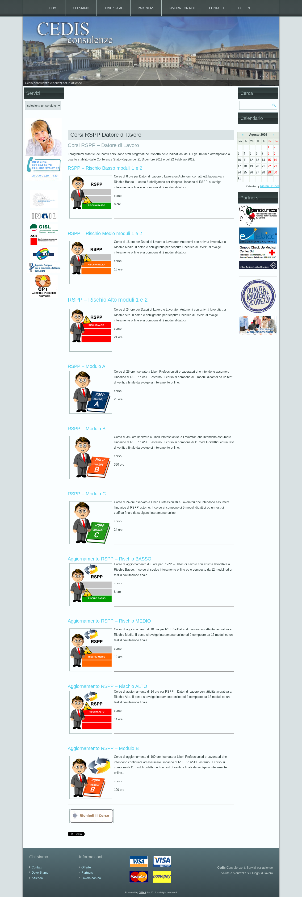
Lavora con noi (182, 8)
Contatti (37, 867)
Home (54, 8)
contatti (216, 8)
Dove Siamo (113, 8)
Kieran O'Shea (270, 186)
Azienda (37, 878)
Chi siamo (81, 8)
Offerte (245, 8)
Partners (146, 8)
